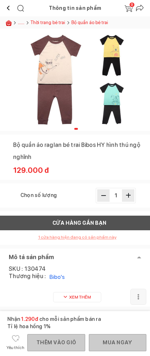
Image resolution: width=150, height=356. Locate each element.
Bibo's (57, 276)
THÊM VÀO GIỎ (56, 342)
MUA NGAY (117, 342)
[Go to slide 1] (76, 129)
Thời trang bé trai (48, 22)
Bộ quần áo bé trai (89, 22)
